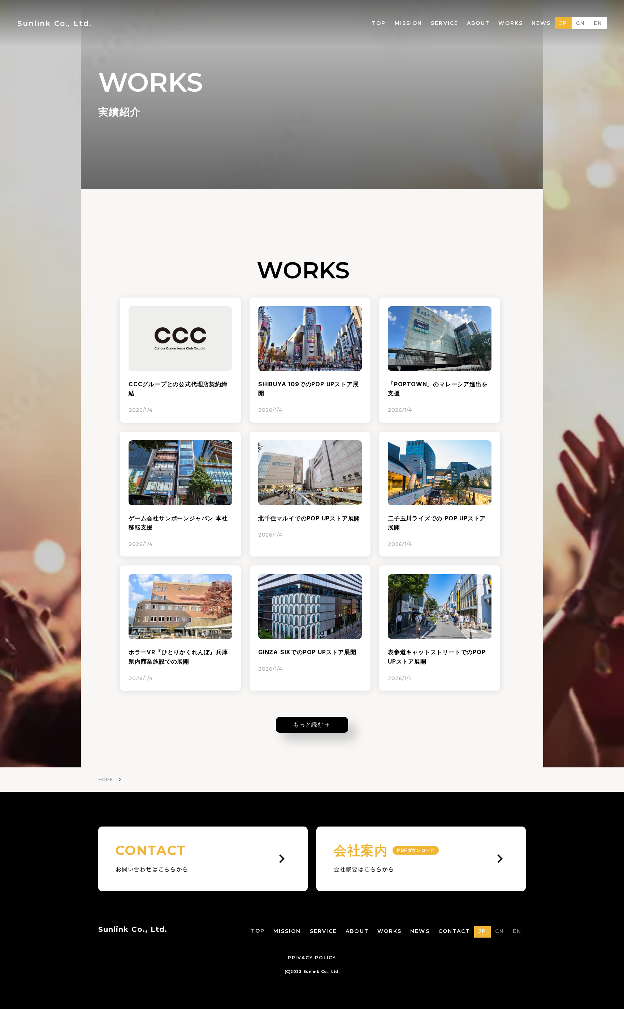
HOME (105, 779)
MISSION (408, 23)
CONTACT (454, 931)
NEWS (541, 23)
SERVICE (444, 23)
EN (598, 23)
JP (563, 23)
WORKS (510, 23)
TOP (379, 23)
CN (580, 23)
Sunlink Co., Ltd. (132, 929)
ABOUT (478, 23)
